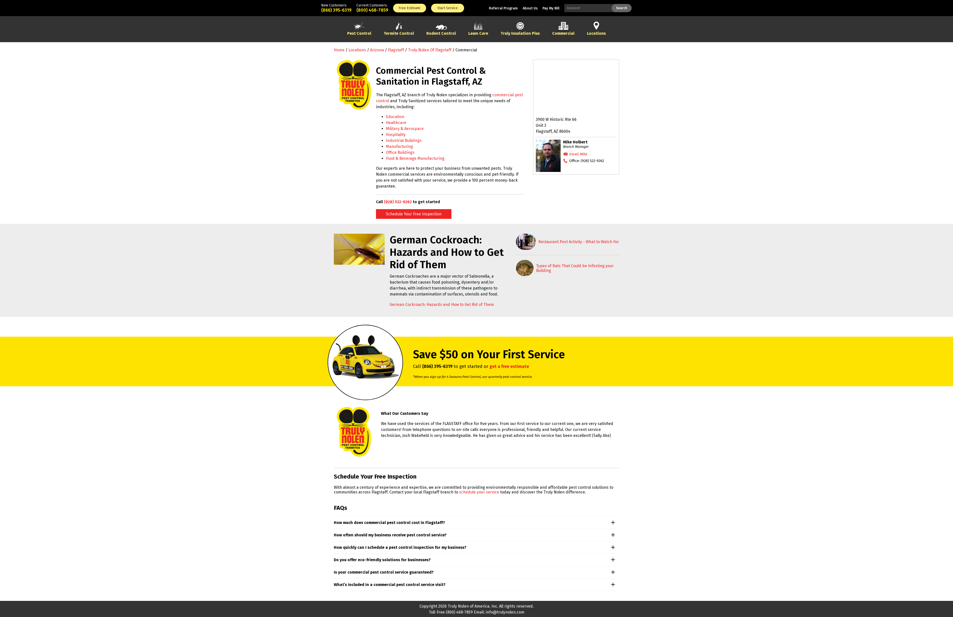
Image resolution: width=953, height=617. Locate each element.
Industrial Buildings (404, 140)
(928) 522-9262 (398, 201)
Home (339, 50)
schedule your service (479, 492)
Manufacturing (399, 146)
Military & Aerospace (405, 128)
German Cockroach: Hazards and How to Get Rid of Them (442, 304)
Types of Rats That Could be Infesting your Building (575, 268)
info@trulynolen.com (505, 612)
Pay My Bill (551, 8)
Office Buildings (400, 152)
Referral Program (503, 8)
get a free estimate (509, 366)
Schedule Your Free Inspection (414, 214)
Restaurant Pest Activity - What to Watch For (578, 241)
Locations (357, 50)
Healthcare (396, 122)
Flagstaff (396, 50)
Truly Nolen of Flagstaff (429, 50)
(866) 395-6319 (336, 10)
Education (395, 116)
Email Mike (578, 154)
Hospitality (396, 134)
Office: (586, 161)
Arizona (377, 50)
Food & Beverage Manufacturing (415, 158)
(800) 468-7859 (372, 10)
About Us (530, 8)
